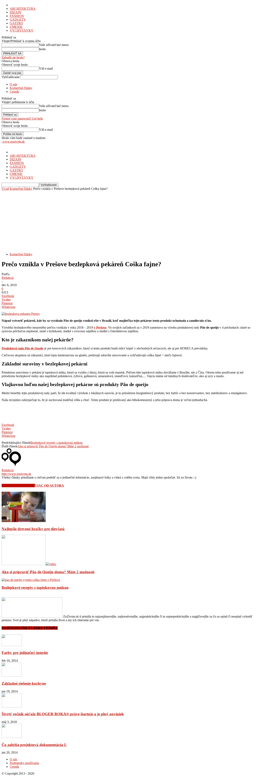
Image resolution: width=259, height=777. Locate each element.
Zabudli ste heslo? (13, 57)
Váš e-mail (46, 68)
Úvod (5, 188)
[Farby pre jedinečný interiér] (12, 645)
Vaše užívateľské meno (54, 45)
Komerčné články (21, 88)
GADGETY (18, 19)
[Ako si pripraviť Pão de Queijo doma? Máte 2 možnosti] (29, 564)
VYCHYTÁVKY (21, 30)
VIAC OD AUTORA (49, 485)
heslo (42, 49)
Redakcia (8, 277)
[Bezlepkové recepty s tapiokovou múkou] (31, 580)
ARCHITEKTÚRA (23, 8)
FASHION (17, 16)
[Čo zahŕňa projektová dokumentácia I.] (12, 737)
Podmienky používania (24, 763)
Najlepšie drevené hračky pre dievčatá (33, 529)
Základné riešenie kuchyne (24, 683)
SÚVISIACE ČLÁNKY (18, 485)
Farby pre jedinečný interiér (25, 653)
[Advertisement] (129, 221)
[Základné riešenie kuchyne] (11, 675)
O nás (13, 84)
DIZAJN (15, 12)
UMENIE (16, 27)
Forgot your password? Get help (22, 118)
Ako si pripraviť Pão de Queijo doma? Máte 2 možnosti (53, 446)
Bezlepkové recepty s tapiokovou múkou (56, 442)
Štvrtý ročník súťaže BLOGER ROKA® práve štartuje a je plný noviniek (63, 714)
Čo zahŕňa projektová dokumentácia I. (34, 745)
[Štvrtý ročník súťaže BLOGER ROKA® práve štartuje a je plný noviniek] (12, 706)
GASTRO (16, 23)
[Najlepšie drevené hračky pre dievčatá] (24, 521)
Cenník (14, 91)
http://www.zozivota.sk (16, 474)
